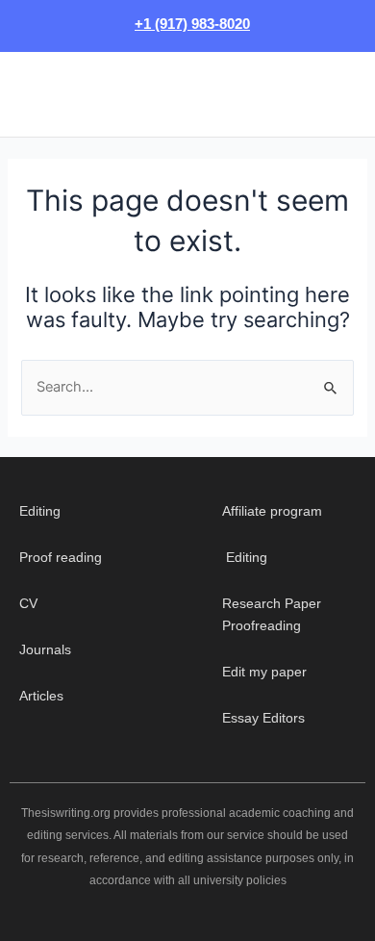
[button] (28, 94)
